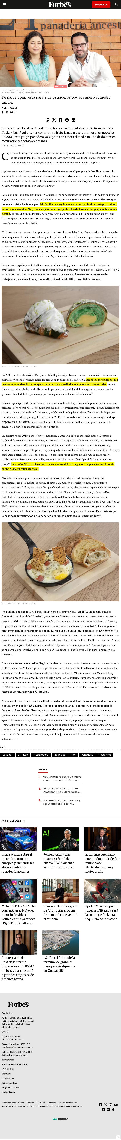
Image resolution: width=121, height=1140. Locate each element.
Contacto (52, 1103)
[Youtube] (116, 1105)
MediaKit (41, 1103)
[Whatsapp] (47, 120)
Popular (43, 769)
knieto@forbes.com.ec (23, 1047)
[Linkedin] (73, 120)
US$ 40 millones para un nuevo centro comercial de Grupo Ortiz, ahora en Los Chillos (62, 778)
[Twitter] (54, 120)
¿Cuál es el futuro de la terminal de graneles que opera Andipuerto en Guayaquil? (59, 964)
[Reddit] (67, 120)
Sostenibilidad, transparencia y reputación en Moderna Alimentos (61, 802)
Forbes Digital (9, 108)
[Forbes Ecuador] (60, 4)
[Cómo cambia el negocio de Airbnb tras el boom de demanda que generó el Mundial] (60, 891)
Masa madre (40, 754)
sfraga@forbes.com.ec (18, 1055)
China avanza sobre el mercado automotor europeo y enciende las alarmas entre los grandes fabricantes (18, 863)
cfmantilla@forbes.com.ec (13, 1040)
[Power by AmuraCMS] (60, 1119)
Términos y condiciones (13, 1103)
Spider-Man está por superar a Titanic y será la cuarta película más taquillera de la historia (101, 913)
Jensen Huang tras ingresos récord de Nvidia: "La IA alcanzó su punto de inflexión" (59, 861)
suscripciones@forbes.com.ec (15, 1064)
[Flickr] (108, 1109)
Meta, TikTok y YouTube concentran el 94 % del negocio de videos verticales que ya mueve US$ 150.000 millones (18, 915)
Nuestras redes (21, 1107)
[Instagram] (110, 1105)
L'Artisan (23, 754)
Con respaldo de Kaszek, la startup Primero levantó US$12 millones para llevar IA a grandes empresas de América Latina (18, 968)
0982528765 (8, 1079)
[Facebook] (60, 120)
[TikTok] (113, 1109)
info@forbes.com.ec (10, 1027)
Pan (73, 754)
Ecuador (7, 754)
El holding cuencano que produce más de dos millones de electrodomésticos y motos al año (102, 863)
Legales (30, 1103)
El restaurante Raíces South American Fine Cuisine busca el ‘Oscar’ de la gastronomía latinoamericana (62, 790)
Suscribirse (101, 4)
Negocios (59, 754)
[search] (116, 4)
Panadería (87, 754)
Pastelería (105, 754)
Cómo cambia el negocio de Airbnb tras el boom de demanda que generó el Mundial (60, 913)
